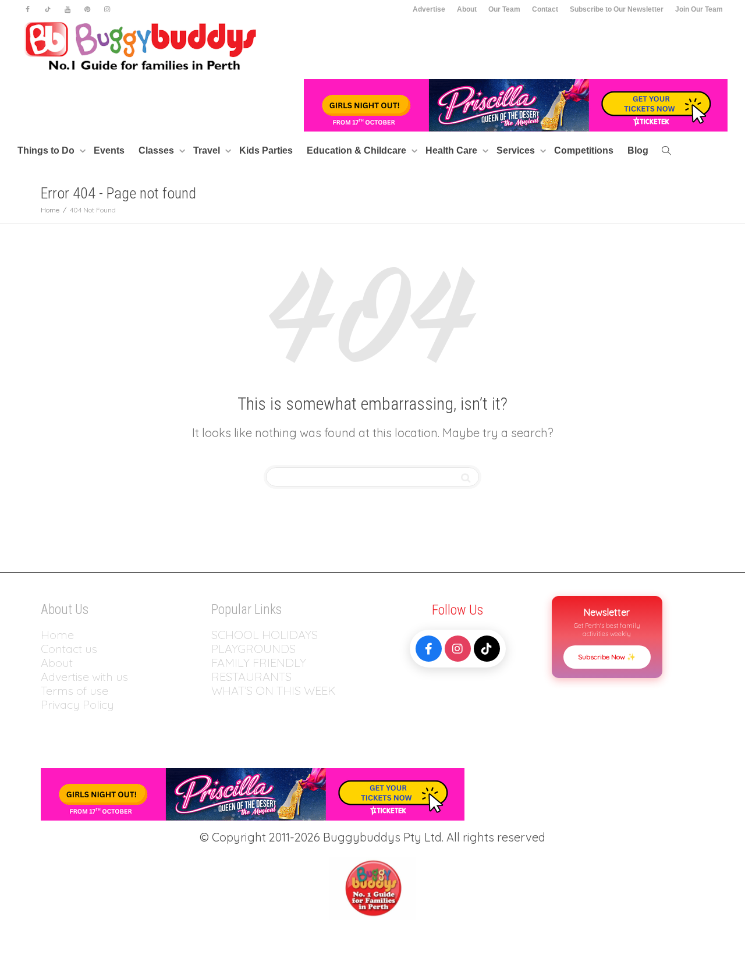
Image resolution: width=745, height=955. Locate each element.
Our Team (504, 9)
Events (109, 150)
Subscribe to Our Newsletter (617, 9)
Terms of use (74, 690)
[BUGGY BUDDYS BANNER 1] (516, 104)
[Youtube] (67, 9)
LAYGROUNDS (257, 648)
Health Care (452, 150)
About (467, 9)
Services (516, 150)
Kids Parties (266, 150)
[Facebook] (27, 9)
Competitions (583, 150)
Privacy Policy (79, 704)
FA (218, 662)
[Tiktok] (47, 9)
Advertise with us (84, 676)
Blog (637, 150)
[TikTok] (487, 649)
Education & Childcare (358, 150)
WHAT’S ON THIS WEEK (273, 690)
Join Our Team (699, 9)
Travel (207, 150)
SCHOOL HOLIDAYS (264, 634)
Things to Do (47, 150)
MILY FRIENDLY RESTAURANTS (258, 669)
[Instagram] (106, 9)
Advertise (429, 9)
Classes (157, 150)
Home (57, 634)
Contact (545, 9)
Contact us (69, 648)
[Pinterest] (87, 9)
